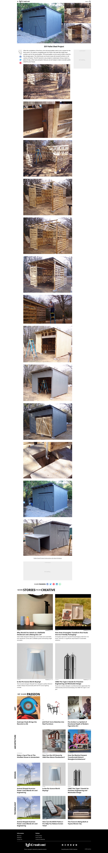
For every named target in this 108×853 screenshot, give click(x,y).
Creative (20, 50)
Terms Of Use (39, 837)
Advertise (19, 837)
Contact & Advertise (40, 839)
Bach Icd (20, 51)
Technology (15, 808)
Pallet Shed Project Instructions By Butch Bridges (48, 558)
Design (15, 775)
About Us (19, 835)
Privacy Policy (39, 835)
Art (15, 708)
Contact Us (19, 839)
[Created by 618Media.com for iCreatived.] (88, 849)
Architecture (15, 742)
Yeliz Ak (51, 630)
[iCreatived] (35, 845)
